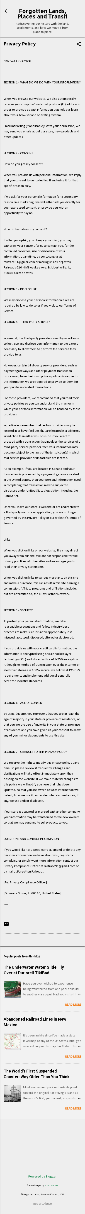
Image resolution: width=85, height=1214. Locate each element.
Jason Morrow (51, 1185)
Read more (73, 1005)
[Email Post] (6, 926)
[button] (78, 44)
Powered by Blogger (42, 1176)
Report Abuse (42, 1204)
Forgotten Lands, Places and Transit (43, 13)
